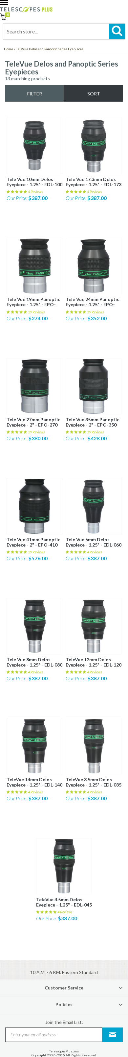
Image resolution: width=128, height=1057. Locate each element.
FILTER (34, 93)
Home (8, 49)
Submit (112, 1034)
